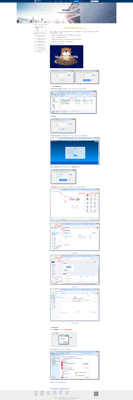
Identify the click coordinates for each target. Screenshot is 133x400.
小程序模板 (48, 394)
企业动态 (46, 24)
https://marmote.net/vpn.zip (59, 43)
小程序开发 (48, 393)
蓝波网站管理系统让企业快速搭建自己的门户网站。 (41, 45)
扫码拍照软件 (55, 393)
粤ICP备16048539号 (65, 398)
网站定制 (42, 393)
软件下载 (71, 1)
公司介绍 (66, 393)
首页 (50, 1)
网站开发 (60, 1)
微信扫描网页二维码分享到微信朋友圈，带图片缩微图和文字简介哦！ (41, 39)
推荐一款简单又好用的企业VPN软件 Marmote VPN (41, 36)
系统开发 (55, 1)
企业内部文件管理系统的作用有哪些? (41, 51)
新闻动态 (76, 1)
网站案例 (42, 395)
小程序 (66, 1)
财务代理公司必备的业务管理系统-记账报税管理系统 (61, 388)
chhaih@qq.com (77, 397)
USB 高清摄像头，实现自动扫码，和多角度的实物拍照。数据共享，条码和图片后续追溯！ (41, 49)
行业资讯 (37, 30)
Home (39, 24)
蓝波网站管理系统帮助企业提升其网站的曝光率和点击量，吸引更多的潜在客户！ (41, 43)
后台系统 (42, 394)
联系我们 (66, 394)
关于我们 (81, 1)
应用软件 (35, 393)
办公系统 (35, 394)
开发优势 (35, 395)
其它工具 (54, 394)
